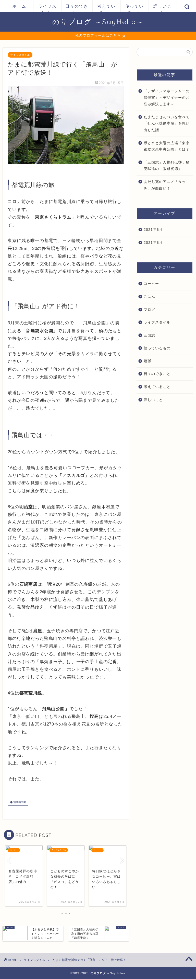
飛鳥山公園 (19, 802)
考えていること (106, 8)
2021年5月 (153, 243)
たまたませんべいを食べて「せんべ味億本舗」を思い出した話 (167, 123)
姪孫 (147, 361)
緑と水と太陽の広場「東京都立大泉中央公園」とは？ (167, 146)
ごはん (149, 297)
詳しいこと (162, 8)
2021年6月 (153, 230)
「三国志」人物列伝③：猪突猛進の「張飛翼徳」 (167, 165)
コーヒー (151, 284)
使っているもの (134, 8)
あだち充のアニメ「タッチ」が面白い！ (165, 185)
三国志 (149, 335)
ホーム (19, 6)
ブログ (149, 310)
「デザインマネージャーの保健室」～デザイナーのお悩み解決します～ (167, 97)
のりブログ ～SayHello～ (98, 21)
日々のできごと (76, 8)
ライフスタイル (47, 8)
